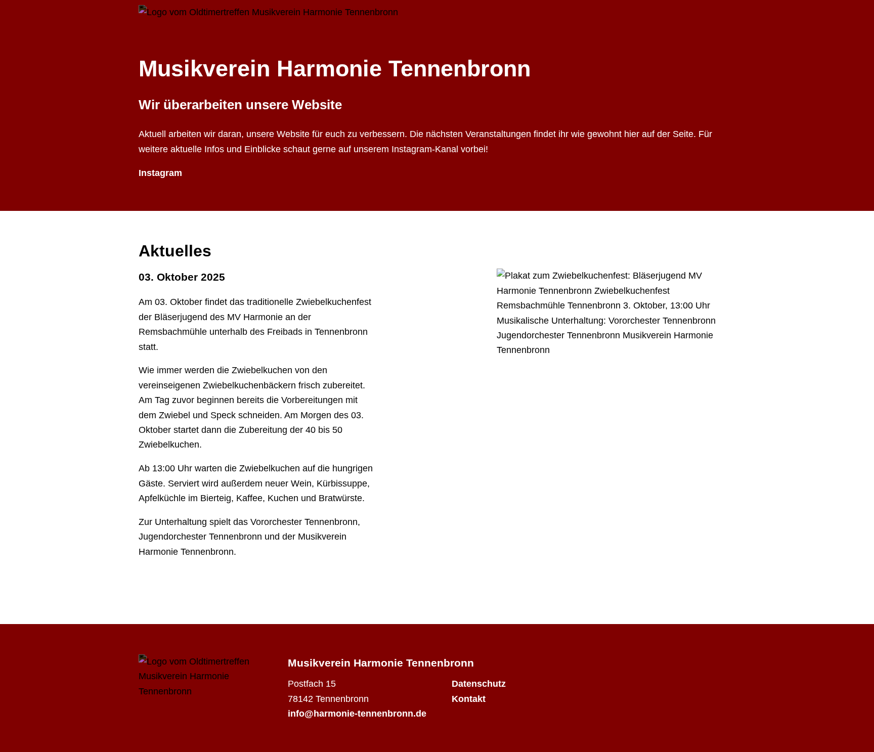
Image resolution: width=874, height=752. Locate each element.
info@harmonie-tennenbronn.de (357, 714)
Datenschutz (479, 684)
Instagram (160, 173)
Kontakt (469, 699)
